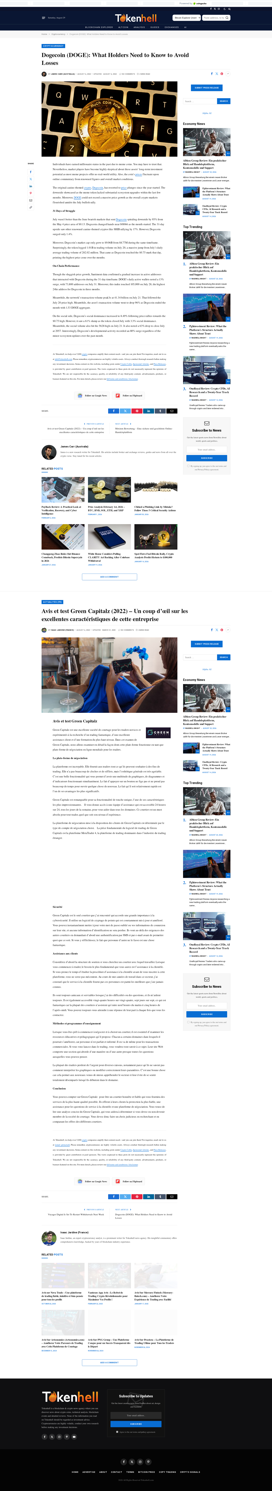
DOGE (77, 197)
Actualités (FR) (52, 602)
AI (185, 27)
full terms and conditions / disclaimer (122, 378)
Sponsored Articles (141, 363)
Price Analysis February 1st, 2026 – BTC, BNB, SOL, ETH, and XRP (106, 508)
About (103, 1472)
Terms (130, 1472)
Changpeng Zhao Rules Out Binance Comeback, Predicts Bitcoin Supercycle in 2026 (62, 557)
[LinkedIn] (30, 186)
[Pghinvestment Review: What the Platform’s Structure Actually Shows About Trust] (191, 191)
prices (138, 174)
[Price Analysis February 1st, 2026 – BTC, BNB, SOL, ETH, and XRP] (109, 490)
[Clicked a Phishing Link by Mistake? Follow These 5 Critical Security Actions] (155, 490)
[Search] (229, 9)
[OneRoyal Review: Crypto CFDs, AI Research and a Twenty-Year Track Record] (191, 209)
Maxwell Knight (192, 172)
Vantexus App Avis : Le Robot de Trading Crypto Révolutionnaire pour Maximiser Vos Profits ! (108, 1296)
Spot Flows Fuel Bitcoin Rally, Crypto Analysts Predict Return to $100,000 (154, 555)
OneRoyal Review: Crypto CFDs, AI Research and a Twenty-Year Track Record (214, 209)
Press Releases (160, 363)
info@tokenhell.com (63, 359)
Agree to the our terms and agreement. (137, 1432)
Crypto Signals (190, 1472)
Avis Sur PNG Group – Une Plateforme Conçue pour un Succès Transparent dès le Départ (109, 1343)
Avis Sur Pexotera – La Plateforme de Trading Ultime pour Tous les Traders (154, 1341)
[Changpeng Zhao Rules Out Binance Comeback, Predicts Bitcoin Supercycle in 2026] (63, 537)
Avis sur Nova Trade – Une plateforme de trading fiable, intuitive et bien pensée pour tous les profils (62, 1296)
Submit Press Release (207, 88)
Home (75, 1472)
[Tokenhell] (136, 18)
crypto (87, 187)
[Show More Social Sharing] (227, 73)
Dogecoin (97, 187)
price (124, 187)
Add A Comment (109, 577)
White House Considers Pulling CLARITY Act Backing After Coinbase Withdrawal (109, 557)
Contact (116, 1472)
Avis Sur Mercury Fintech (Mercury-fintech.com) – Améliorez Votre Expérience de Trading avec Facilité (153, 1296)
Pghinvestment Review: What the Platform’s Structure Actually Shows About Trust (216, 191)
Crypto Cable (126, 363)
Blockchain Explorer (99, 27)
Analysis (139, 27)
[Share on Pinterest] (221, 73)
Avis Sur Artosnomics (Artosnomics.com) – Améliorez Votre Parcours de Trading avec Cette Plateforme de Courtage (63, 1343)
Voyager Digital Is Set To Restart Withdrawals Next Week (76, 1214)
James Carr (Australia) (63, 74)
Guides (154, 27)
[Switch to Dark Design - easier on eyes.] (224, 9)
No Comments (128, 74)
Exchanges (172, 27)
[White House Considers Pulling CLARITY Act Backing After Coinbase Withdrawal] (109, 537)
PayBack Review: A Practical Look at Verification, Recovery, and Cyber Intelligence (61, 510)
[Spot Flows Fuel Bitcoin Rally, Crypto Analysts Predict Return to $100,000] (155, 537)
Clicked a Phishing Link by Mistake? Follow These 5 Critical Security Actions (155, 508)
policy (143, 1432)
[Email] (30, 200)
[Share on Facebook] (211, 73)
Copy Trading (167, 1472)
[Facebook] (30, 172)
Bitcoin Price (146, 1472)
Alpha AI (206, 113)
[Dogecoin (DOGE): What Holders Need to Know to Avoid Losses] (109, 119)
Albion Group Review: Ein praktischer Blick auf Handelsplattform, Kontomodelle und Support (205, 164)
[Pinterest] (30, 193)
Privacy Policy (204, 469)
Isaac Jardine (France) (62, 630)
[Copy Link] (30, 207)
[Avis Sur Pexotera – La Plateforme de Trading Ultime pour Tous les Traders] (155, 1322)
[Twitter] (30, 179)
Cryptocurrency (53, 46)
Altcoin (123, 27)
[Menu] (43, 17)
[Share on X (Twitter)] (216, 73)
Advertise (88, 1472)
